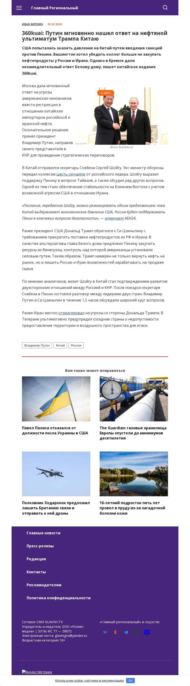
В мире (106, 93)
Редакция (36, 558)
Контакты (36, 571)
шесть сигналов (70, 174)
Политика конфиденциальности (59, 597)
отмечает (114, 218)
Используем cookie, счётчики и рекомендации (89, 680)
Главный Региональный (54, 7)
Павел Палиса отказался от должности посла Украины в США (55, 430)
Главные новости (43, 532)
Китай (60, 345)
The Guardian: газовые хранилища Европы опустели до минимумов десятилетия (133, 433)
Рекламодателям (44, 584)
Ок (130, 680)
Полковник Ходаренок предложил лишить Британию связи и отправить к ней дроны (56, 508)
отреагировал (71, 312)
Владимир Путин (37, 345)
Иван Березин (32, 24)
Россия (76, 345)
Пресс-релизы (40, 545)
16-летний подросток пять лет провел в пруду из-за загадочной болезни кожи (132, 508)
